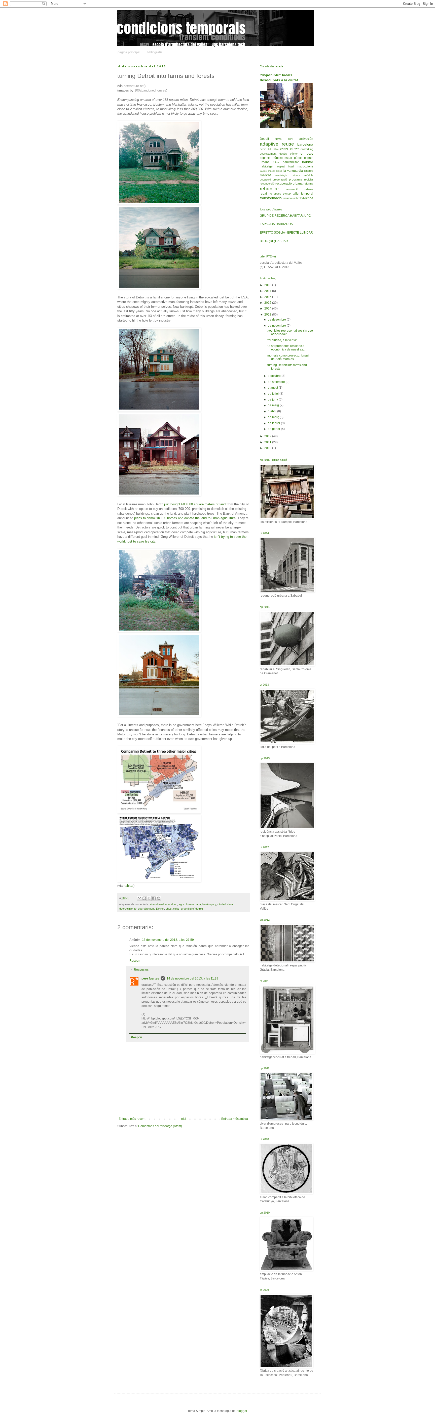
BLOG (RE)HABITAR (274, 241)
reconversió (267, 183)
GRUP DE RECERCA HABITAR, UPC (285, 215)
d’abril (272, 411)
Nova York (284, 138)
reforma (308, 183)
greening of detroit (192, 908)
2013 (268, 314)
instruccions (305, 166)
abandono (171, 904)
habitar (307, 162)
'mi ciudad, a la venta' (282, 340)
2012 (268, 436)
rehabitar (269, 188)
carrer (284, 149)
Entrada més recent (132, 1119)
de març (274, 417)
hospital (280, 166)
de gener (274, 429)
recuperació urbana (289, 183)
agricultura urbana (190, 904)
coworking (307, 149)
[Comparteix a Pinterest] (158, 898)
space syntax (282, 193)
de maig (274, 405)
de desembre (277, 319)
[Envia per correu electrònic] (139, 898)
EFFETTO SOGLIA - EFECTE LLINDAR (286, 232)
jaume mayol (267, 170)
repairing (266, 193)
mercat (265, 175)
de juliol (273, 393)
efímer (294, 153)
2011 (268, 442)
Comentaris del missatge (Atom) (160, 1126)
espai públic (293, 158)
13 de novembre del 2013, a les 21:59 (168, 940)
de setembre (277, 382)
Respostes (141, 969)
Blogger (241, 1411)
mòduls (308, 175)
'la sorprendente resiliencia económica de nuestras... (286, 347)
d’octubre (274, 376)
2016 (268, 297)
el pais (307, 153)
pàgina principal (129, 52)
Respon (134, 960)
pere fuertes (150, 978)
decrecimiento (127, 908)
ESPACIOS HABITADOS (276, 224)
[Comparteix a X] (149, 898)
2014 (268, 308)
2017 (268, 291)
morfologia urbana (287, 175)
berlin (263, 149)
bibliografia (155, 52)
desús (283, 153)
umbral (297, 198)
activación (306, 139)
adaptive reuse (277, 144)
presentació (280, 179)
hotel (291, 166)
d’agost (273, 387)
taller (296, 193)
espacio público (271, 158)
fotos (276, 162)
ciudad (222, 904)
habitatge (266, 166)
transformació (271, 198)
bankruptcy (209, 904)
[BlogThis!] (144, 898)
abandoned (157, 904)
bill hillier (273, 149)
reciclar (308, 179)
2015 (268, 302)
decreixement (146, 908)
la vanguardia (293, 170)
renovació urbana (299, 189)
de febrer (274, 423)
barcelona (305, 144)
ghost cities (172, 908)
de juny (273, 399)
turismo (287, 198)
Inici (183, 1119)
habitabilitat (291, 162)
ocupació (265, 179)
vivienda (307, 198)
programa (295, 179)
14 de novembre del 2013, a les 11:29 (192, 978)
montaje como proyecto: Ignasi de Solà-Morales (288, 357)
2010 (268, 448)
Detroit (160, 908)
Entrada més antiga (234, 1119)
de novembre (277, 325)
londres (308, 170)
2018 (268, 285)
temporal (307, 193)
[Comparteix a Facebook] (153, 898)
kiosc (279, 170)
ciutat (230, 904)
